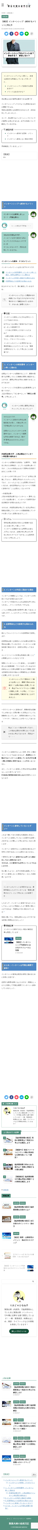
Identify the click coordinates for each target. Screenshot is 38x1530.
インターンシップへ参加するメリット (19, 1480)
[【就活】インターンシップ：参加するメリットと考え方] (22, 34)
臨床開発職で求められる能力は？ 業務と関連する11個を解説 (24, 1167)
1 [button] (10, 488)
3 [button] (34, 654)
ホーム (8, 1518)
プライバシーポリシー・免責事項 (22, 1518)
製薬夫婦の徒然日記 (19, 1523)
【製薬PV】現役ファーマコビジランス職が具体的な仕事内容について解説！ (24, 1426)
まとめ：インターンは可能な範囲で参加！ (19, 1507)
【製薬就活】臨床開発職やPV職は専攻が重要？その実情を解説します (24, 1179)
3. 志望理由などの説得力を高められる (19, 1501)
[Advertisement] (19, 180)
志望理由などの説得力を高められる (19, 281)
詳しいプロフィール (19, 1331)
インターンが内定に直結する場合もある (20, 278)
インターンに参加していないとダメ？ (19, 1503)
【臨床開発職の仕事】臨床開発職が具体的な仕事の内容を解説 (24, 1408)
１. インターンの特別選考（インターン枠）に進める (19, 1489)
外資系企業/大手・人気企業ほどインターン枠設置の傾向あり (22, 1494)
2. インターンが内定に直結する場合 (18, 1498)
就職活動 (6, 1190)
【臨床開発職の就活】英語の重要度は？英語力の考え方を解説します (24, 1140)
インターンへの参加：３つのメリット (22, 1484)
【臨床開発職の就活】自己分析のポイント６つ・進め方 (23, 1223)
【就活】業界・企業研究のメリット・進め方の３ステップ (23, 1240)
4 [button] (16, 771)
